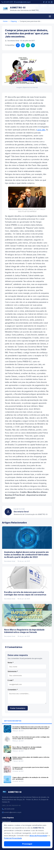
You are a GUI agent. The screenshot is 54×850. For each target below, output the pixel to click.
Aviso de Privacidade (38, 836)
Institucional (6, 821)
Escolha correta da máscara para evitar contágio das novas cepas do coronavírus (25, 593)
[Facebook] (44, 2)
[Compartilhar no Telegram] (33, 45)
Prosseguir (27, 844)
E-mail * (11, 680)
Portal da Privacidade (13, 838)
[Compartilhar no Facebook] (18, 45)
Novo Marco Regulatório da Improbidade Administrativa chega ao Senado (24, 630)
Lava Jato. (41, 130)
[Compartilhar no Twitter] (23, 45)
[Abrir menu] (50, 16)
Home (5, 21)
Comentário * (13, 690)
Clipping (14, 21)
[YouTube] (49, 2)
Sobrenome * (13, 671)
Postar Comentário (17, 708)
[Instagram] (51, 2)
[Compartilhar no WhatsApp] (28, 45)
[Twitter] (46, 2)
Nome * (10, 662)
